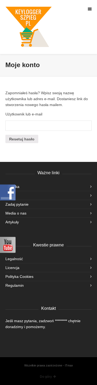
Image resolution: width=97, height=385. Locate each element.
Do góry (46, 377)
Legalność (14, 259)
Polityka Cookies (19, 276)
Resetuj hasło (21, 139)
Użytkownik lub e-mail (23, 114)
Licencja (12, 268)
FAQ (9, 195)
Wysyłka (12, 186)
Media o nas (15, 213)
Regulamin (14, 285)
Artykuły (12, 222)
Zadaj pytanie (17, 204)
